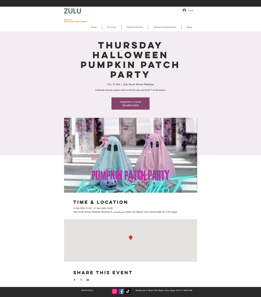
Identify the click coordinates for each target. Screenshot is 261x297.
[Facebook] (121, 291)
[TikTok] (127, 291)
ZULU (72, 11)
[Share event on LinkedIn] (88, 280)
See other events (130, 105)
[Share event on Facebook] (74, 280)
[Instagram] (114, 291)
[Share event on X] (81, 280)
